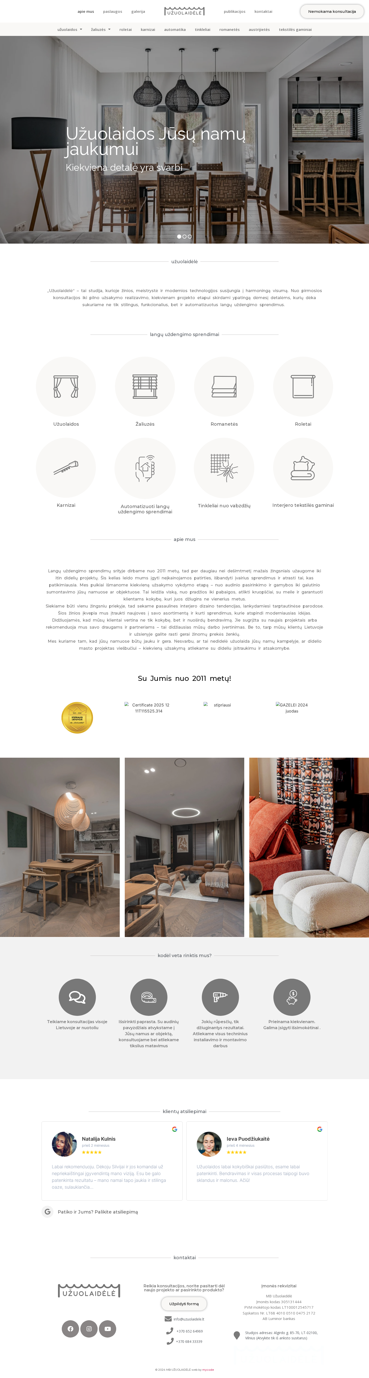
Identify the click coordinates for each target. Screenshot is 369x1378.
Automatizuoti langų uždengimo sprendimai (145, 509)
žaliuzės (98, 29)
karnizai (148, 29)
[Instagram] (89, 1329)
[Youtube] (107, 1329)
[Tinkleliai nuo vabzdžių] (224, 468)
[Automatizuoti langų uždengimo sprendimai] (145, 468)
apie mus (86, 11)
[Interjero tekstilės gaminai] (303, 468)
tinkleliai (202, 29)
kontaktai (263, 11)
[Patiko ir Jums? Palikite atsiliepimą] (47, 1212)
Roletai (303, 424)
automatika (175, 29)
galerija (138, 11)
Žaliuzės (145, 424)
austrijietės (259, 29)
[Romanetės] (224, 387)
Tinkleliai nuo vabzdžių (224, 506)
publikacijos (234, 11)
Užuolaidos (66, 424)
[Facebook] (70, 1329)
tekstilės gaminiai (295, 29)
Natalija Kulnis (98, 1139)
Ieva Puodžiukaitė (248, 1139)
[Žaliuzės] (145, 387)
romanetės (229, 29)
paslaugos (112, 11)
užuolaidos (67, 29)
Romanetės (224, 424)
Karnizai (66, 505)
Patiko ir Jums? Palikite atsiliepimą (98, 1212)
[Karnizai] (66, 468)
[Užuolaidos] (66, 387)
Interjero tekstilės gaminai (303, 505)
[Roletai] (303, 387)
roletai (125, 29)
